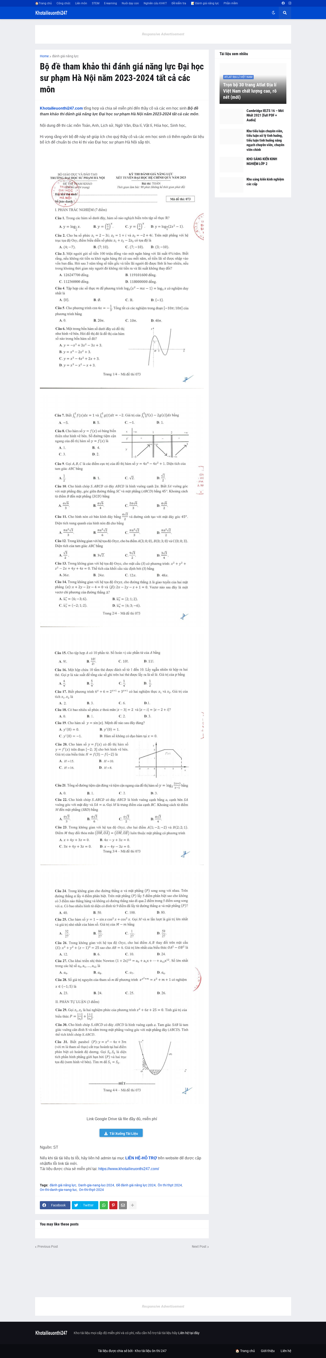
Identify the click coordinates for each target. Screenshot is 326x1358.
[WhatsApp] (104, 1205)
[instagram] (290, 3)
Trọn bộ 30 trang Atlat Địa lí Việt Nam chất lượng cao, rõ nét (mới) (250, 91)
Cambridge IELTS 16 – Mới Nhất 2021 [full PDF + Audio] (265, 115)
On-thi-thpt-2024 (91, 1189)
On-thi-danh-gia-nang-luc (58, 1189)
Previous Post (47, 1246)
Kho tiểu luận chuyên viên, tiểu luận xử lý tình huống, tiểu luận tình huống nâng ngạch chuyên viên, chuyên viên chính (265, 140)
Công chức (63, 3)
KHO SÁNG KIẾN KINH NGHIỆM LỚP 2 (262, 161)
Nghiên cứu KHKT (155, 3)
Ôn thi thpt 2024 (170, 1185)
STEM (95, 3)
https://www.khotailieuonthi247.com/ (128, 1169)
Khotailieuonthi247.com (61, 108)
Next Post (199, 1246)
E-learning (110, 3)
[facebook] (283, 3)
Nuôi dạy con (130, 3)
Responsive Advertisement (163, 34)
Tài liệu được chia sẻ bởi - (116, 1351)
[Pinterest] (113, 1205)
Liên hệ (286, 1351)
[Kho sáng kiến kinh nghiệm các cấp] (231, 185)
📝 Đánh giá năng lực (205, 3)
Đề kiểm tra (179, 3)
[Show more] (132, 1205)
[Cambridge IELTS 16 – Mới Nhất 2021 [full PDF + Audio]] (231, 116)
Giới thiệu (268, 1351)
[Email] (123, 1205)
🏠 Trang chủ (245, 1351)
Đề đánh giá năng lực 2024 (136, 1185)
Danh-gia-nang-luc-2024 (96, 1185)
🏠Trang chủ (43, 3)
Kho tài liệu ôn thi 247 (151, 1351)
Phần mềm (231, 3)
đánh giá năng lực (65, 56)
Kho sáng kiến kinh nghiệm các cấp (265, 181)
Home (44, 56)
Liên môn (81, 3)
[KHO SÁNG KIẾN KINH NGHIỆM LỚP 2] (231, 164)
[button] (273, 13)
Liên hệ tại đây (189, 1333)
